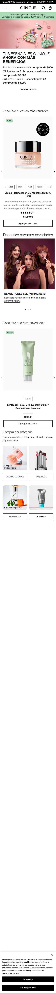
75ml (30, 187)
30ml (20, 187)
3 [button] (30, 310)
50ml (11, 187)
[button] (51, 8)
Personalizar (28, 979)
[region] (28, 972)
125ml (39, 187)
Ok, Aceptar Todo (28, 987)
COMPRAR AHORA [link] (45, 2)
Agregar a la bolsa (28, 223)
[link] (28, 148)
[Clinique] (28, 8)
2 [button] (28, 310)
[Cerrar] (52, 955)
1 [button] (25, 310)
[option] (29, 272)
